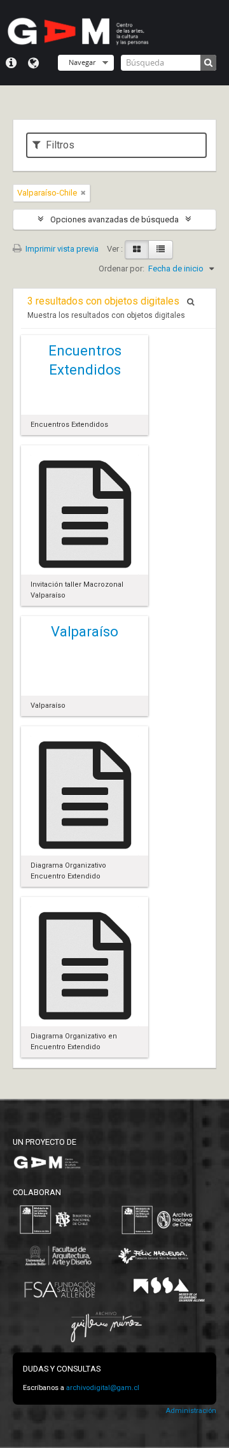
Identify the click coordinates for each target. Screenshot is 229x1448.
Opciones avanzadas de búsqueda (114, 219)
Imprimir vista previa (61, 249)
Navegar (82, 62)
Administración (190, 1411)
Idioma (33, 63)
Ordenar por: (121, 268)
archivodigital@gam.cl (102, 1388)
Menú (11, 63)
